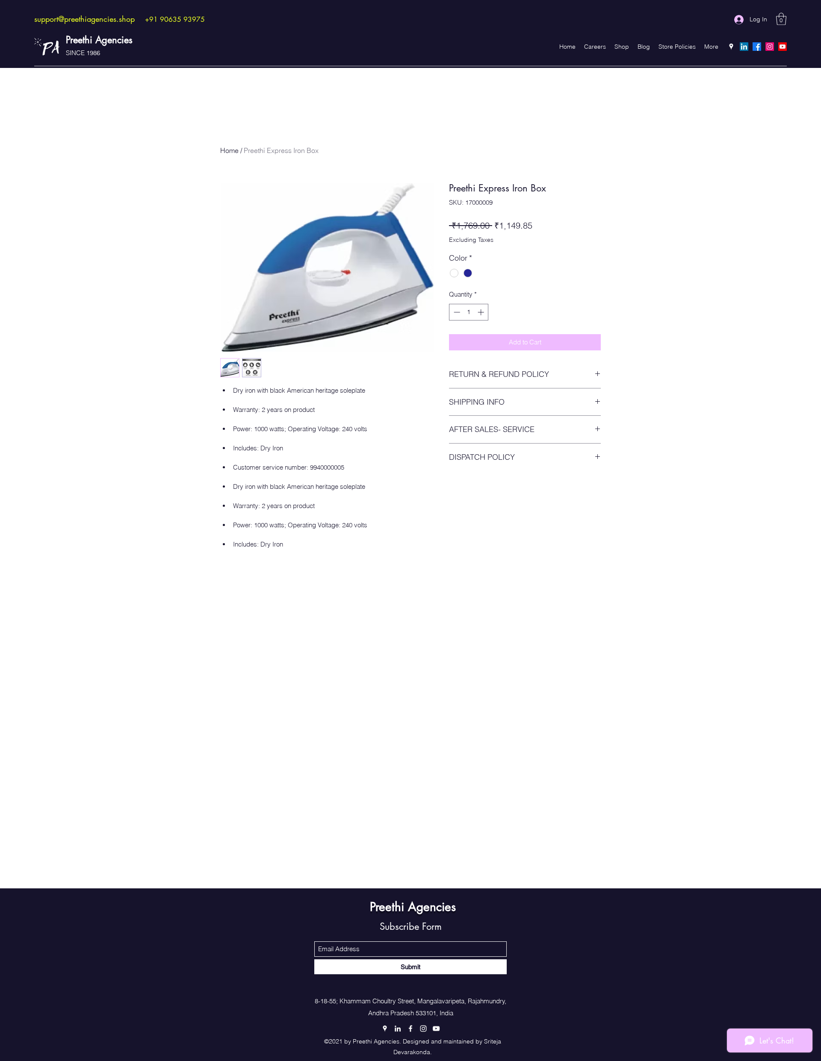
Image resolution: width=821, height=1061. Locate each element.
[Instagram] (769, 46)
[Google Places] (731, 46)
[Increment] (481, 312)
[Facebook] (757, 46)
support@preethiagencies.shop (84, 19)
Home (229, 150)
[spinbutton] (469, 312)
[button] (781, 19)
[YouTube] (782, 46)
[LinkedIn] (744, 46)
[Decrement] (456, 312)
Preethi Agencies (99, 40)
